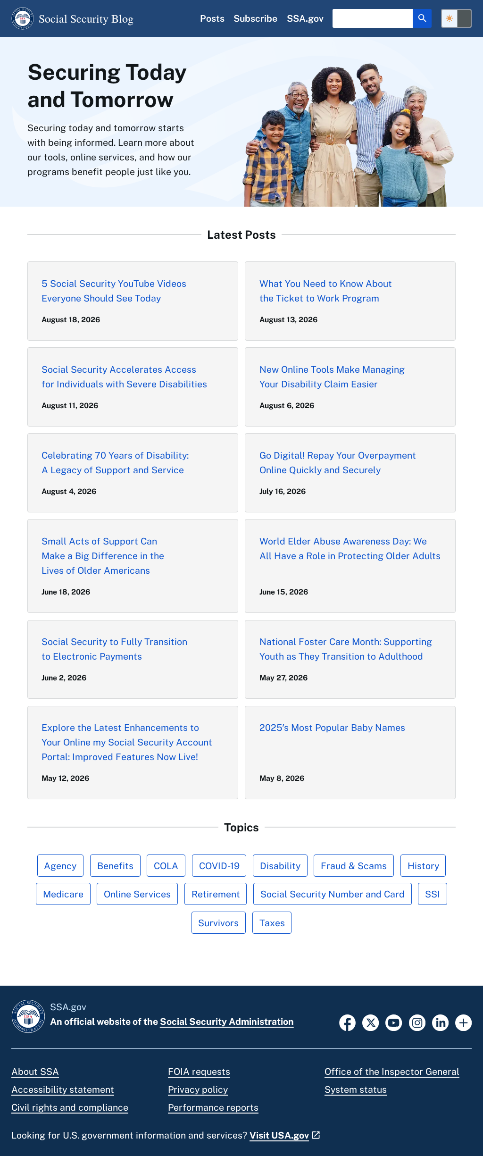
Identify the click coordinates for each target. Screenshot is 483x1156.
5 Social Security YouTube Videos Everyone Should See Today (114, 290)
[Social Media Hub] (463, 1021)
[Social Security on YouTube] (393, 1021)
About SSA (35, 1071)
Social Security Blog (86, 18)
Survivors (218, 922)
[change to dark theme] (456, 18)
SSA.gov (305, 18)
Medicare (63, 893)
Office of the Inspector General (392, 1071)
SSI (432, 893)
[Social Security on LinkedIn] (440, 1021)
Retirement (216, 893)
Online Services (137, 893)
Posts (212, 18)
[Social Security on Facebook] (347, 1021)
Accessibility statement (62, 1089)
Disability (280, 865)
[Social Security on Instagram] (417, 1021)
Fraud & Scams (354, 865)
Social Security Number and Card (332, 893)
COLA (166, 865)
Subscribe (255, 18)
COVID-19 (219, 865)
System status (356, 1089)
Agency (60, 865)
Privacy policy (198, 1089)
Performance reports (213, 1107)
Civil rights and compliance (69, 1107)
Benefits (115, 865)
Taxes (272, 922)
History (423, 865)
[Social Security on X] (370, 1021)
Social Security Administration (227, 1021)
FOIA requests (199, 1071)
